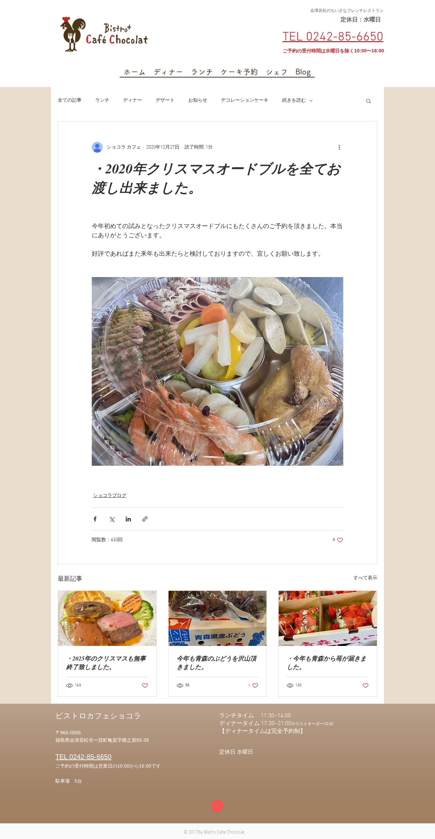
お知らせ (197, 100)
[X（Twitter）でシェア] (111, 519)
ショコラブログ (109, 496)
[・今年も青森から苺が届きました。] (328, 618)
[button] (368, 100)
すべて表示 (365, 578)
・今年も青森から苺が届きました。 (326, 662)
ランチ (102, 100)
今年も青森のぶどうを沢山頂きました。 (216, 662)
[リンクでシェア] (145, 519)
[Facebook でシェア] (95, 519)
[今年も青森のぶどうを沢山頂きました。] (218, 618)
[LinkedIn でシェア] (128, 519)
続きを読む (294, 100)
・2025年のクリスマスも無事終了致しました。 (106, 662)
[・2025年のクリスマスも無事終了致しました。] (107, 618)
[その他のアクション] (339, 147)
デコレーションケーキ (244, 100)
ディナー (132, 100)
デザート (165, 100)
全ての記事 (70, 100)
